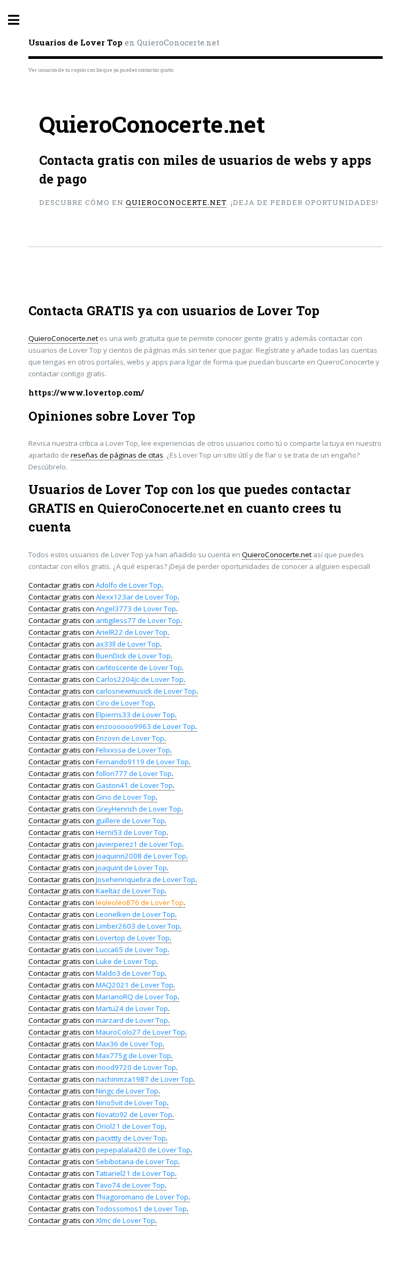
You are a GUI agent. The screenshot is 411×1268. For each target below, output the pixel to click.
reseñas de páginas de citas (117, 455)
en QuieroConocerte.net (123, 42)
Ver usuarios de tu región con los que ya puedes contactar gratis (100, 69)
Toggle (19, 20)
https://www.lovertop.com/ (86, 393)
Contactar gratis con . (95, 585)
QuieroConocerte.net (176, 202)
